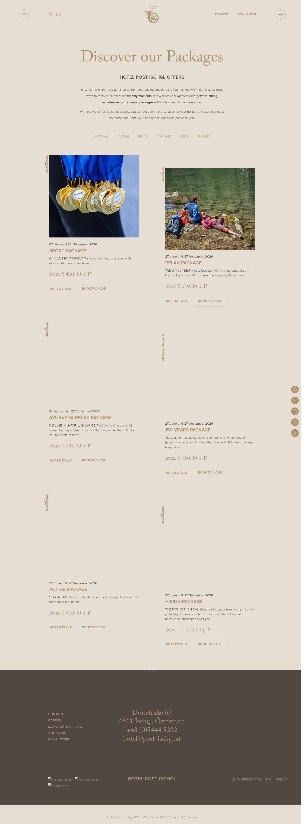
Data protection (248, 779)
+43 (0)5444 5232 (152, 731)
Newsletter (58, 739)
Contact (56, 714)
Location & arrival (65, 726)
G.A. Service (189, 817)
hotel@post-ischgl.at (152, 740)
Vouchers (57, 733)
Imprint (281, 779)
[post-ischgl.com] (152, 14)
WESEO (161, 817)
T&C (269, 779)
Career (54, 720)
